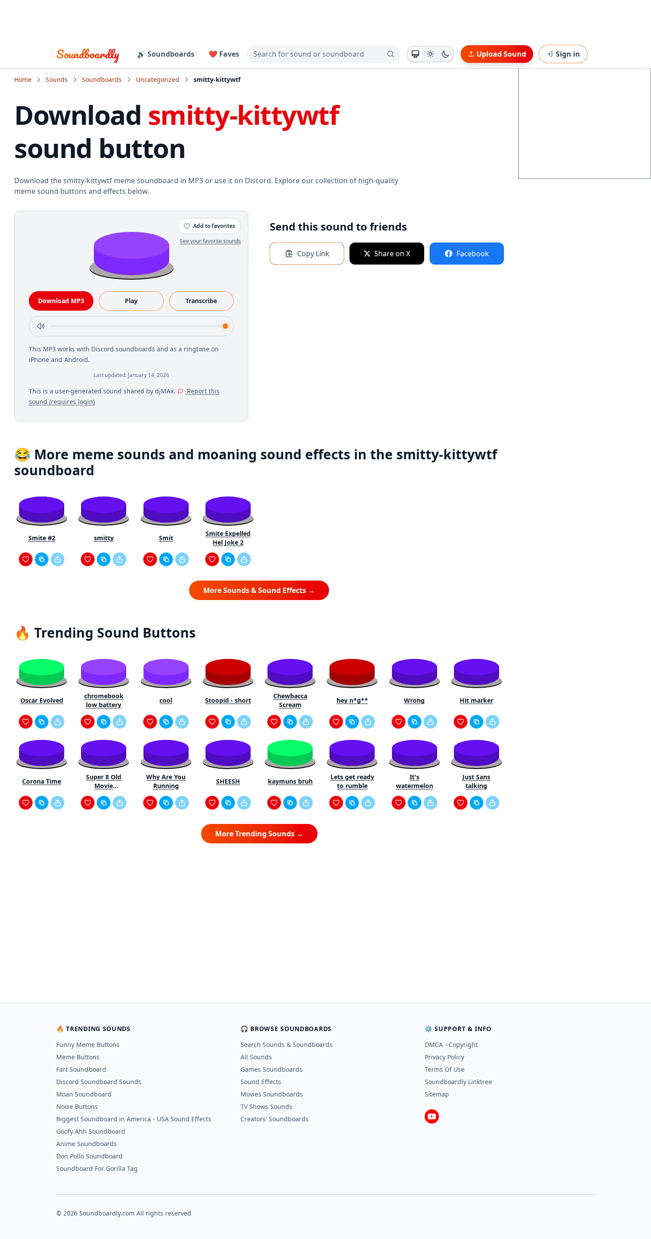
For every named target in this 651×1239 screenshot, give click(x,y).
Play (131, 300)
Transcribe (201, 300)
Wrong (414, 700)
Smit (166, 538)
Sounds (57, 79)
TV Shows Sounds (266, 1106)
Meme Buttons (78, 1057)
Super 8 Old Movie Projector (103, 781)
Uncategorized (157, 79)
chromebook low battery (104, 700)
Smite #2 (41, 538)
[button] (131, 253)
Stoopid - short (228, 700)
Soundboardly (87, 54)
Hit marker (476, 700)
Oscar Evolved (41, 700)
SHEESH (228, 781)
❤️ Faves (224, 54)
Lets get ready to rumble (352, 781)
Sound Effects (260, 1081)
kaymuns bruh (290, 781)
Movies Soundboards (271, 1094)
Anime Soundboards (86, 1143)
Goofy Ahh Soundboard (90, 1131)
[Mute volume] (41, 326)
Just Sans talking (476, 781)
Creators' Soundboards (274, 1119)
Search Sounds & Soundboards (286, 1044)
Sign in (568, 54)
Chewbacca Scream (290, 700)
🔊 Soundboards (165, 54)
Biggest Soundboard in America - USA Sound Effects (133, 1119)
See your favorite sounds (210, 241)
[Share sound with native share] (57, 559)
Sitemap (437, 1094)
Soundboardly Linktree (458, 1081)
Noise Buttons (77, 1106)
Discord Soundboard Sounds (98, 1081)
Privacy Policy (444, 1057)
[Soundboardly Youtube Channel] (432, 1116)
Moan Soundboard (84, 1094)
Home (22, 79)
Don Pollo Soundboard (89, 1156)
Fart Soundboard (81, 1069)
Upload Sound (501, 54)
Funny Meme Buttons (88, 1044)
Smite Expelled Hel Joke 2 (228, 537)
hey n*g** (352, 700)
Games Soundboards (271, 1069)
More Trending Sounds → (259, 834)
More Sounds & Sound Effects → (259, 590)
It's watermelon (414, 781)
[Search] (390, 54)
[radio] (415, 54)
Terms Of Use (445, 1069)
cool (165, 700)
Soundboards (102, 79)
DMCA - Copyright (451, 1044)
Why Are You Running (166, 781)
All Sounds (256, 1057)
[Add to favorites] (26, 559)
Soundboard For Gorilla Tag (97, 1168)
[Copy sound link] (42, 559)
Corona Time (41, 781)
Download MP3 (61, 300)
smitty (104, 538)
